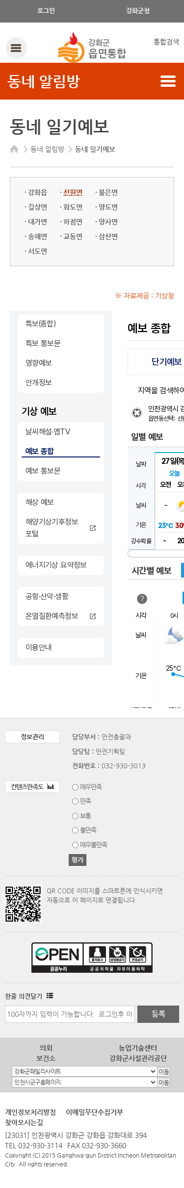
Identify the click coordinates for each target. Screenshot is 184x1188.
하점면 (72, 222)
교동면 (72, 236)
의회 (46, 1048)
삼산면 (108, 236)
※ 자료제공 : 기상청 (144, 296)
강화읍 (37, 192)
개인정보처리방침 (30, 1112)
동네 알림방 (43, 81)
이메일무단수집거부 (94, 1112)
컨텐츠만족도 (28, 786)
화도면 (72, 207)
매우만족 (91, 786)
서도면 (37, 251)
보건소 (45, 1058)
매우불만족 (93, 844)
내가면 (37, 222)
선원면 (72, 192)
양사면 (108, 222)
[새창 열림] (48, 996)
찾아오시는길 (24, 1122)
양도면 (108, 207)
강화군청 (138, 10)
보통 (85, 815)
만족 (85, 801)
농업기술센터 (138, 1048)
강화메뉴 (16, 48)
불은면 (108, 192)
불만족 (88, 830)
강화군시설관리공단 (138, 1058)
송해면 (37, 236)
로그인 (46, 10)
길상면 (37, 207)
